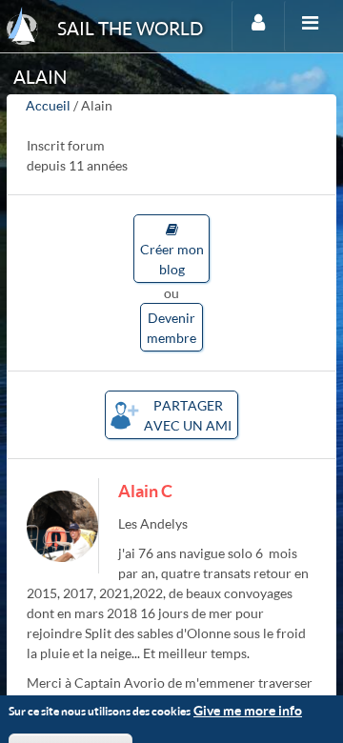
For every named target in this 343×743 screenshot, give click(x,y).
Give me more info (247, 710)
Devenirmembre (171, 328)
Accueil (48, 105)
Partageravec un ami (188, 415)
